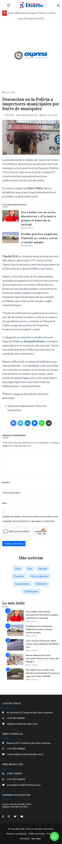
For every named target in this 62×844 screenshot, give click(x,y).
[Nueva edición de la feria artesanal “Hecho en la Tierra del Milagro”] (15, 659)
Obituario (41, 583)
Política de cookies (37, 833)
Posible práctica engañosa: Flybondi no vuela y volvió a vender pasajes (39, 238)
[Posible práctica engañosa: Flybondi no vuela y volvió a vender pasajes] (10, 237)
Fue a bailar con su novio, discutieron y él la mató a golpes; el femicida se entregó (42, 614)
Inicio (6, 92)
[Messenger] (35, 423)
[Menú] (8, 6)
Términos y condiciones (16, 833)
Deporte (19, 576)
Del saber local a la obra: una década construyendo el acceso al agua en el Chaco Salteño (43, 672)
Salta (13, 92)
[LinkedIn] (28, 423)
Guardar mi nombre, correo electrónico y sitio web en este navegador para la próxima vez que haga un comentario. (30, 518)
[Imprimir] (49, 423)
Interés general (39, 576)
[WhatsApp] (42, 423)
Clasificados (31, 591)
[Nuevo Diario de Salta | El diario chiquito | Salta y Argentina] (31, 5)
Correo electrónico (11, 493)
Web (4, 503)
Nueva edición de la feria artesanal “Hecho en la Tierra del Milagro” (42, 658)
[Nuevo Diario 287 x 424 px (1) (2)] (31, 55)
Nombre (6, 482)
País (29, 568)
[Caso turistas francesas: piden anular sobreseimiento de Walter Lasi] (15, 645)
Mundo (42, 568)
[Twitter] (20, 423)
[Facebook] (13, 423)
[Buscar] (58, 6)
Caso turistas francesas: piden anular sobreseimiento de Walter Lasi (42, 643)
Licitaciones (22, 583)
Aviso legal (36, 838)
